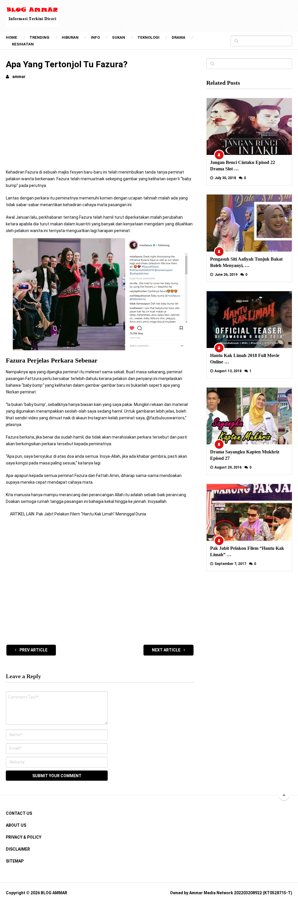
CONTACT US (19, 813)
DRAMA (178, 37)
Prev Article (33, 650)
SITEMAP (15, 861)
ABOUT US (16, 825)
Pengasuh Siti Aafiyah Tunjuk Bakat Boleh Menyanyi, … (246, 262)
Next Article (166, 650)
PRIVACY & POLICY (23, 837)
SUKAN (118, 37)
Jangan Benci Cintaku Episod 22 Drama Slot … (242, 165)
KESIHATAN (23, 44)
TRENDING (39, 37)
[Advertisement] (100, 128)
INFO (95, 37)
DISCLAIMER (18, 849)
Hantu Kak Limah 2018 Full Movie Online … (244, 358)
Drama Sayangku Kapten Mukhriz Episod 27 (244, 455)
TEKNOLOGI (148, 37)
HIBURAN (70, 37)
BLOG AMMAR (54, 892)
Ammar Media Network (211, 892)
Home (11, 37)
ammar (19, 76)
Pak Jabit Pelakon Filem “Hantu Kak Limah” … (247, 551)
